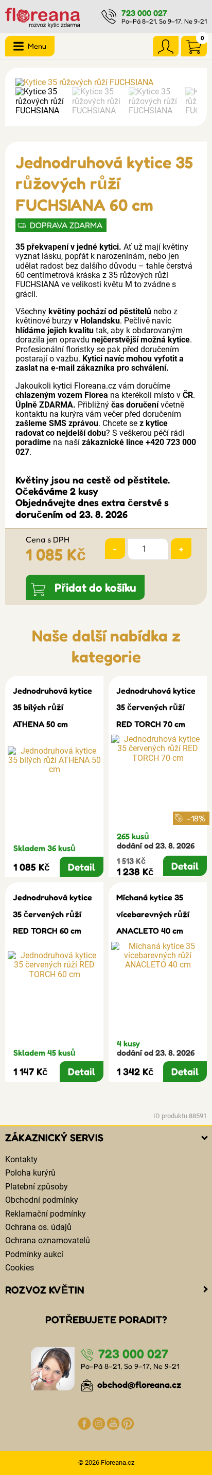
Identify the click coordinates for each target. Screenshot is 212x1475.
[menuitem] (41, 101)
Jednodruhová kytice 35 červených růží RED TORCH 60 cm (52, 914)
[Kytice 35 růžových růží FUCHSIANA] (106, 82)
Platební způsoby (36, 1186)
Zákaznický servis (54, 1137)
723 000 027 (144, 13)
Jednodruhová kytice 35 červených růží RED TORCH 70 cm (156, 707)
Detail (81, 867)
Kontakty (21, 1159)
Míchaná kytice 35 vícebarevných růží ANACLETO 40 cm (152, 914)
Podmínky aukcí (34, 1254)
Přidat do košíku (95, 587)
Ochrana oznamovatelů (47, 1240)
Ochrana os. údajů (38, 1227)
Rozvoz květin (44, 1290)
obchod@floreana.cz (138, 1384)
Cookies (19, 1267)
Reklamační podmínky (45, 1214)
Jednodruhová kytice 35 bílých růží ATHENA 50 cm (52, 707)
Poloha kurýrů (30, 1173)
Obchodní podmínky (41, 1200)
